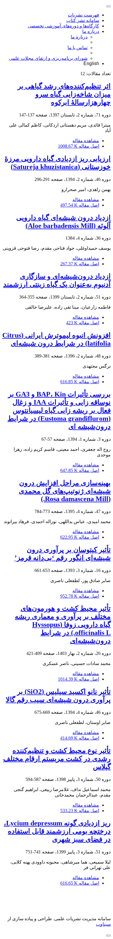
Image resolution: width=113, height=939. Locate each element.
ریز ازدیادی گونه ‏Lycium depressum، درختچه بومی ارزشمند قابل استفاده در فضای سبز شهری (57, 831)
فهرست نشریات (83, 14)
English (91, 63)
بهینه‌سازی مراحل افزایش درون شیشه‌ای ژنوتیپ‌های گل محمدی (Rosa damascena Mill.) (65, 491)
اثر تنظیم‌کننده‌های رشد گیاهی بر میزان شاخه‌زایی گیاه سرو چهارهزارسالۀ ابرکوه (64, 94)
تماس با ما (78, 47)
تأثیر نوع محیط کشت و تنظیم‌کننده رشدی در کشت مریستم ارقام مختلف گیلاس (57, 759)
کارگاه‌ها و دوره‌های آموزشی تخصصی (63, 25)
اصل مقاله (78, 146)
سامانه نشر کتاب (82, 20)
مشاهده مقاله (85, 140)
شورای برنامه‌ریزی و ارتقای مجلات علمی (48, 58)
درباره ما (90, 31)
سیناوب (103, 924)
